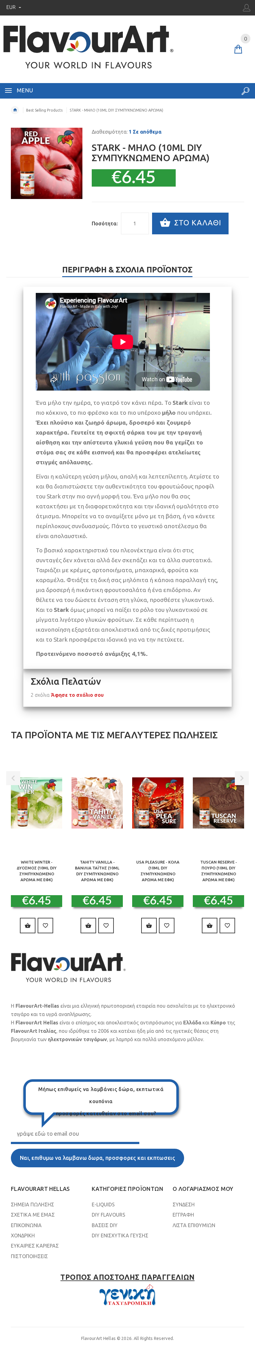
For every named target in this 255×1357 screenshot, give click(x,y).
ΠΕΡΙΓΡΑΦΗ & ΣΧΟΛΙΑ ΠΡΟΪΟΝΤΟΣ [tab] (127, 269)
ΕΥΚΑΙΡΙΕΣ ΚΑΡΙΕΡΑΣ (35, 1246)
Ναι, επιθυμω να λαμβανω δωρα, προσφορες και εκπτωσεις (97, 1158)
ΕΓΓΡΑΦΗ (183, 1215)
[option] (36, 847)
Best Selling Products (44, 110)
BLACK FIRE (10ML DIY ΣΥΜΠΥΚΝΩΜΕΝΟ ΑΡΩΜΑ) (157, 868)
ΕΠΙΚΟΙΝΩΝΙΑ (26, 1225)
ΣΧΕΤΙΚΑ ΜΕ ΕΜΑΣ (33, 1215)
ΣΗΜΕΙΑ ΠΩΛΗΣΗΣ (32, 1204)
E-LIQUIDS (103, 1204)
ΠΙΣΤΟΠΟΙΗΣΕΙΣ (29, 1256)
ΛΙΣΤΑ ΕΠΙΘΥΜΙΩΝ (194, 1225)
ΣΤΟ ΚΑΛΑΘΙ (196, 223)
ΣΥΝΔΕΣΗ (184, 1204)
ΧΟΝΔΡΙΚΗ (23, 1235)
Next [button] (242, 778)
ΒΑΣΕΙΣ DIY (105, 1225)
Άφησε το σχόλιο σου (77, 695)
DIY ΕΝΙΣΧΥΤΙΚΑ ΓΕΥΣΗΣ (120, 1235)
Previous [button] (13, 778)
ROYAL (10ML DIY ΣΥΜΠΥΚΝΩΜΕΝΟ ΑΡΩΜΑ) (218, 868)
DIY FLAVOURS (108, 1215)
